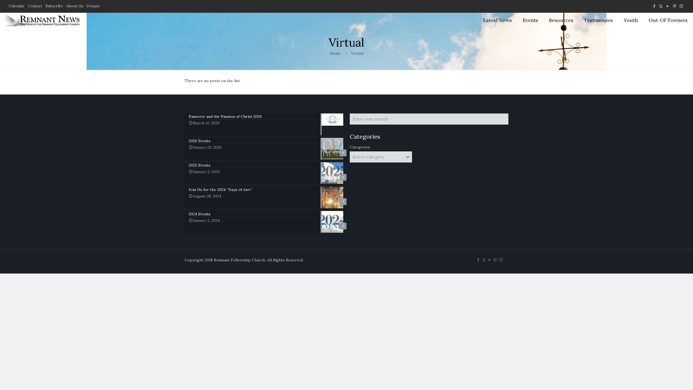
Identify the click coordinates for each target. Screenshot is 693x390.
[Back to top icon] (667, 379)
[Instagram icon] (681, 6)
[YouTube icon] (668, 6)
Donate (93, 6)
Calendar (17, 6)
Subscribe (54, 6)
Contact (35, 6)
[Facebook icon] (654, 6)
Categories (360, 147)
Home (335, 53)
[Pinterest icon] (674, 6)
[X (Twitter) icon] (661, 6)
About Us (74, 6)
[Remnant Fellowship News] (43, 20)
